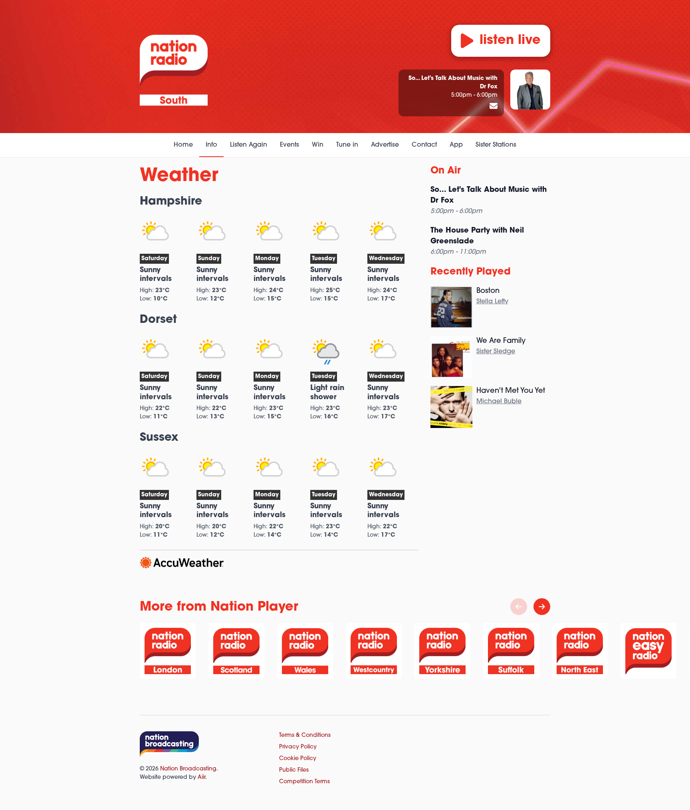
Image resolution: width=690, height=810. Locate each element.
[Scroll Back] (518, 606)
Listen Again (248, 145)
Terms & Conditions (305, 735)
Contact (424, 145)
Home (183, 145)
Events (289, 145)
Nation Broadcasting (188, 769)
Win (317, 145)
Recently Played (470, 272)
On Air (445, 171)
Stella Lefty (492, 302)
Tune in (347, 145)
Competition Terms (304, 782)
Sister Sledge (495, 351)
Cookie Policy (297, 759)
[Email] (494, 106)
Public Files (294, 770)
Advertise (385, 145)
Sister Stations (496, 145)
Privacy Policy (298, 747)
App (456, 145)
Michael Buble (498, 401)
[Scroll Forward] (541, 606)
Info (211, 145)
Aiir (201, 777)
